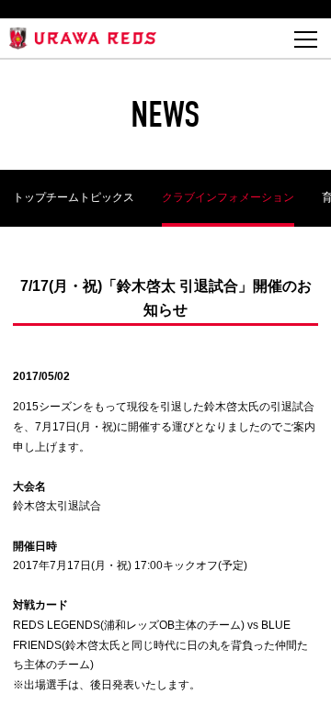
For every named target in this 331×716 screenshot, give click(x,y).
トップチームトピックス (73, 197)
